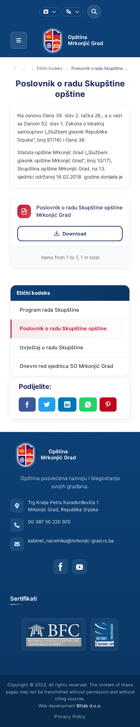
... (23, 68)
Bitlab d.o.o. (89, 705)
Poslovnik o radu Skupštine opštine (63, 328)
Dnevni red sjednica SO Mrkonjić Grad (66, 366)
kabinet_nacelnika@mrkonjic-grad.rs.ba (71, 540)
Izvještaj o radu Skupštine (51, 347)
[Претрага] (94, 11)
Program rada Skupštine (49, 310)
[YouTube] (79, 566)
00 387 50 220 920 (49, 521)
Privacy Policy (70, 716)
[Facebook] (60, 566)
